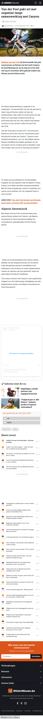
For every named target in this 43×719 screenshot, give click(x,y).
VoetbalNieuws (37, 711)
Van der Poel (6, 429)
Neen (9, 423)
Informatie (6, 677)
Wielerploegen (8, 665)
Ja (8, 418)
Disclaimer (19, 711)
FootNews (27, 711)
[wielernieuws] (21, 691)
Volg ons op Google (10, 21)
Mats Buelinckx (8, 26)
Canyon (15, 429)
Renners (5, 671)
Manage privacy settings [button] (10, 717)
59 (33, 26)
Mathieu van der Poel (10, 62)
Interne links (7, 683)
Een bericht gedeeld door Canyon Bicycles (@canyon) (21, 376)
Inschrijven (36, 656)
